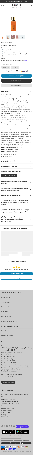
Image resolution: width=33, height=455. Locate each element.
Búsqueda (4, 311)
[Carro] (30, 5)
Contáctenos (5, 302)
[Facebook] (7, 426)
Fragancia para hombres (9, 321)
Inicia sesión (5, 443)
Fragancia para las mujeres (10, 326)
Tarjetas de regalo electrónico (11, 292)
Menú (3, 5)
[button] (16, 71)
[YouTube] (14, 426)
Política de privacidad (15, 438)
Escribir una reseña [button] (16, 274)
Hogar (2, 42)
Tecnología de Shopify (6, 451)
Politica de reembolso (25, 436)
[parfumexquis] (16, 5)
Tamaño (6, 64)
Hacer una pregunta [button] (16, 278)
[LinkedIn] (12, 426)
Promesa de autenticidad (7, 440)
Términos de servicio (14, 436)
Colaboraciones (5, 436)
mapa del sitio (26, 440)
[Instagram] (4, 426)
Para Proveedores (18, 440)
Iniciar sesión (5, 297)
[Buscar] (26, 5)
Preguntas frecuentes (8, 307)
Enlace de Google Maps (8, 382)
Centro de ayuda (9, 175)
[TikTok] (2, 426)
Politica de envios (5, 438)
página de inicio (6, 316)
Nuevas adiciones (7, 335)
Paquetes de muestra (8, 331)
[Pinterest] (9, 426)
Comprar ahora (16, 81)
